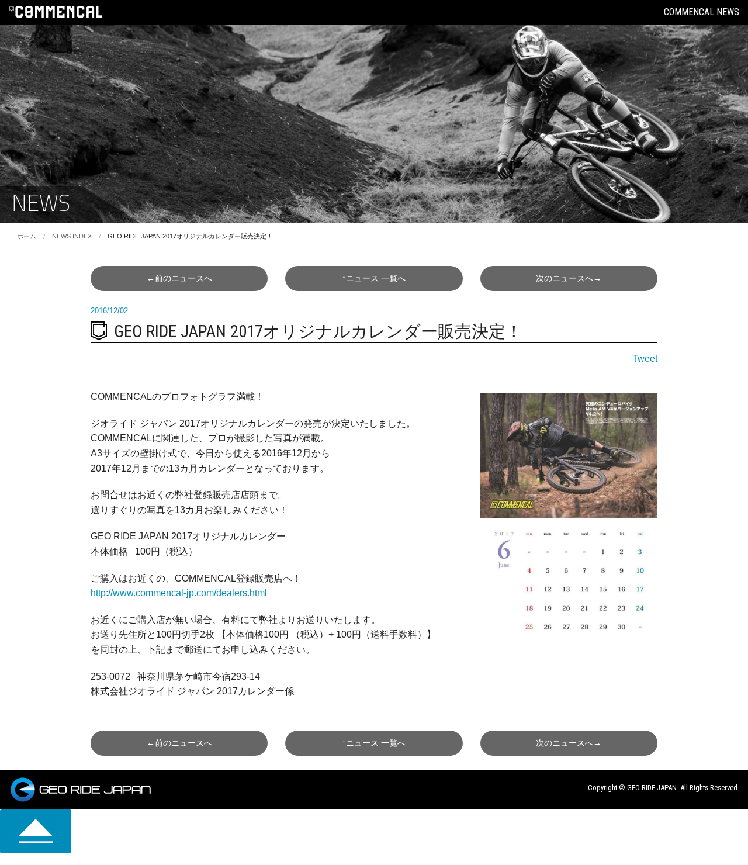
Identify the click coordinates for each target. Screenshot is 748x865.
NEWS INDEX (72, 236)
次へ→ (568, 278)
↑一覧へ (374, 278)
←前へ (179, 278)
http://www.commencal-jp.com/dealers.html (179, 593)
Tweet (644, 359)
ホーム (26, 236)
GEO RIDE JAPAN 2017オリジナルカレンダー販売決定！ (190, 236)
